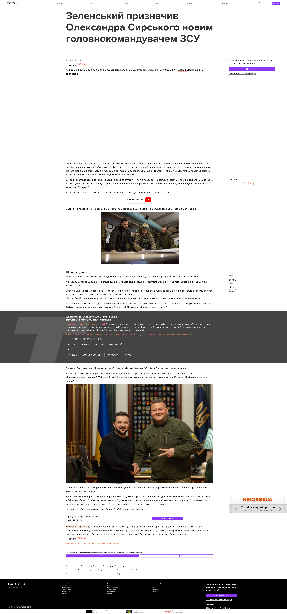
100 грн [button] (71, 344)
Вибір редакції (66, 591)
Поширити (71, 65)
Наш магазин (156, 586)
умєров (82, 543)
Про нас (64, 584)
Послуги (109, 586)
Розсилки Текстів (66, 589)
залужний (115, 543)
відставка (71, 543)
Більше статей (71, 563)
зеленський (102, 543)
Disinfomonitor (111, 591)
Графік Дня (156, 587)
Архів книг (155, 591)
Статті (63, 586)
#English (64, 593)
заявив (182, 69)
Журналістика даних (112, 584)
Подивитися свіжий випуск (242, 73)
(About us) (69, 584)
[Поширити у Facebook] (78, 64)
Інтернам (109, 593)
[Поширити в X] (81, 64)
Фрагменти (65, 587)
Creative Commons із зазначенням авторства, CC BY (23, 606)
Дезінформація (111, 589)
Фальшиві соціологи (113, 587)
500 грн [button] (85, 344)
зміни (91, 543)
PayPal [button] (127, 355)
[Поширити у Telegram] (84, 64)
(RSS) (66, 586)
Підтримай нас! (157, 584)
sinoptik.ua (232, 291)
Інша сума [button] (113, 344)
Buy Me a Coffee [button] (91, 355)
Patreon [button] (72, 355)
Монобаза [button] (112, 355)
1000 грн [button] (99, 344)
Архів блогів (156, 589)
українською (18, 607)
